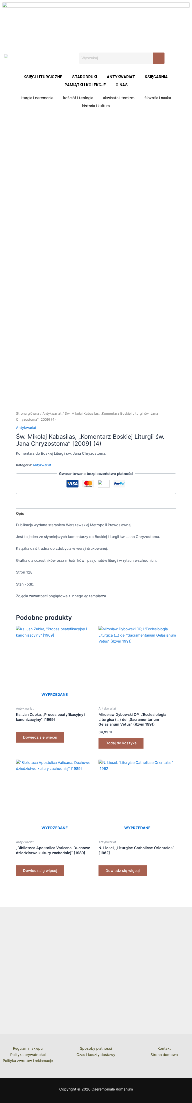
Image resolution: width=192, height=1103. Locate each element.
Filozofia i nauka (157, 98)
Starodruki (84, 77)
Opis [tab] (20, 513)
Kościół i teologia (78, 98)
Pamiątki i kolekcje (85, 85)
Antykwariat (121, 77)
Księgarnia (156, 77)
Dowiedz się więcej (40, 737)
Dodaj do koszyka (121, 743)
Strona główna (27, 413)
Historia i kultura (96, 106)
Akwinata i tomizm (118, 98)
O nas (122, 85)
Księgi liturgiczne (43, 77)
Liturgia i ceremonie (37, 98)
